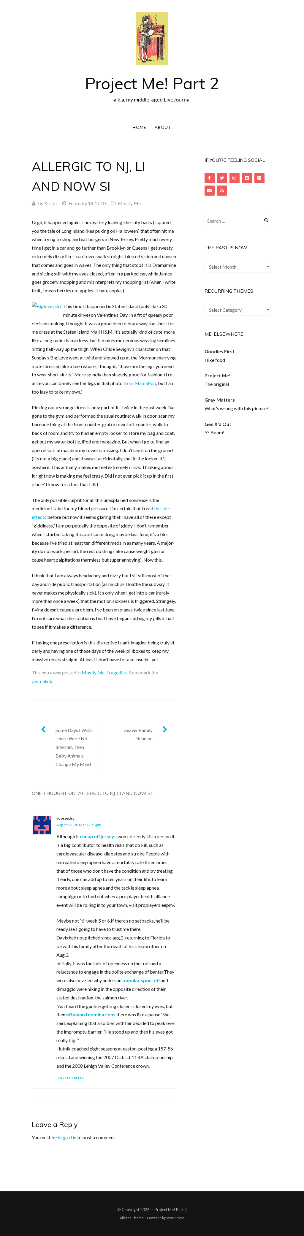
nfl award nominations (90, 1014)
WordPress (175, 1218)
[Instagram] (234, 178)
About (163, 127)
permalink (42, 681)
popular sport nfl (141, 980)
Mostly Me (129, 203)
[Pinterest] (247, 178)
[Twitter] (222, 178)
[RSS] (222, 191)
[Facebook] (210, 178)
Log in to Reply (70, 1078)
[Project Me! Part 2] (152, 37)
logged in (67, 1137)
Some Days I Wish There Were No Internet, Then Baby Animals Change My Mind (74, 747)
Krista (50, 203)
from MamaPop (140, 383)
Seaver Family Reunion (138, 734)
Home (139, 127)
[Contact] (210, 191)
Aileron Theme (132, 1218)
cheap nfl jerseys (98, 836)
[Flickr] (259, 178)
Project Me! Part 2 (152, 83)
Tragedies (116, 672)
